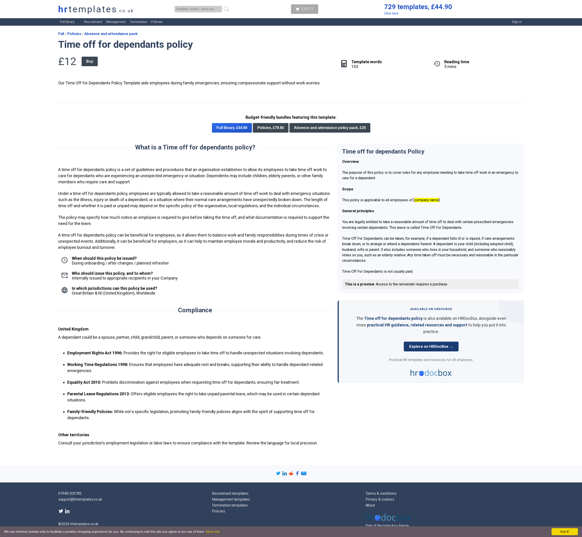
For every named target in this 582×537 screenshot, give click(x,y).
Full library (67, 22)
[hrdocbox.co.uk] (388, 520)
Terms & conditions (381, 493)
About (370, 505)
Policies (157, 22)
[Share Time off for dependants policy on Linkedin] (285, 474)
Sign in (517, 22)
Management (116, 22)
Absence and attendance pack (111, 34)
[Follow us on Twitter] (61, 512)
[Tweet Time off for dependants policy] (279, 474)
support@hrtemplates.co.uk (80, 499)
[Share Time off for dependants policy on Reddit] (291, 474)
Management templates (231, 499)
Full (61, 34)
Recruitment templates (230, 493)
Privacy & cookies (380, 499)
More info (213, 531)
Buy (89, 61)
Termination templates (230, 505)
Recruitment (93, 22)
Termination (138, 22)
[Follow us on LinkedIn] (67, 512)
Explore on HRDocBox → (431, 346)
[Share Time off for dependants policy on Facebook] (298, 474)
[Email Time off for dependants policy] (303, 474)
